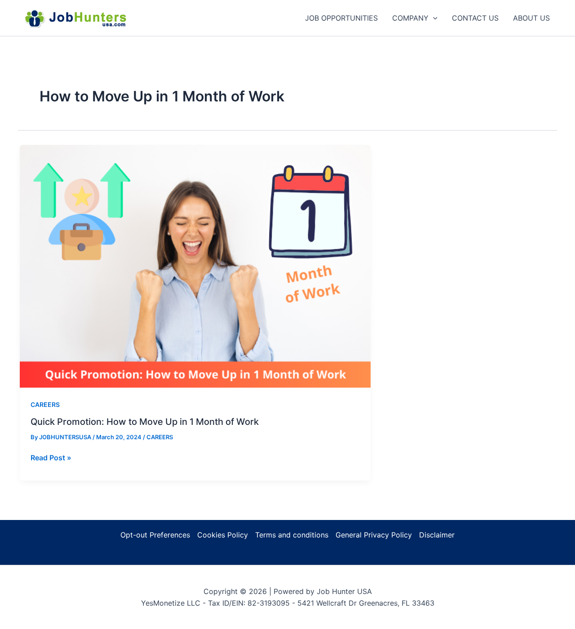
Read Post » (51, 458)
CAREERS (45, 404)
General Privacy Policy (374, 534)
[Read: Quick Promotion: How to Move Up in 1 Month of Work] (195, 265)
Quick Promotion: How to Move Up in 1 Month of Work (145, 421)
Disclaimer (437, 534)
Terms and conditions (291, 534)
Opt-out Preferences (155, 534)
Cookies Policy (222, 534)
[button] (433, 18)
